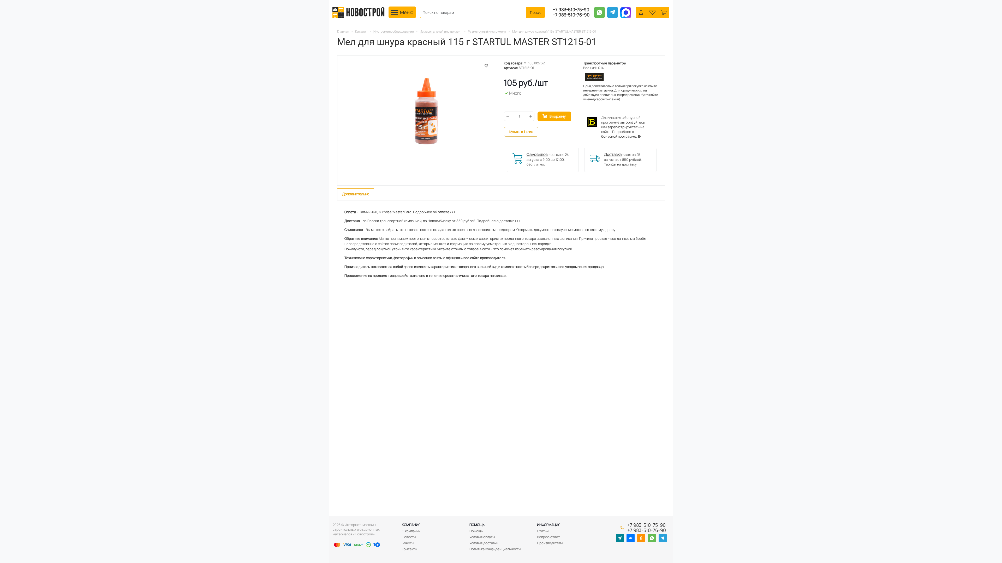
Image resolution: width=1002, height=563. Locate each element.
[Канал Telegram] (620, 538)
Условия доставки (483, 543)
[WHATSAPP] (652, 538)
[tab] (355, 194)
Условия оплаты (482, 537)
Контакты (409, 549)
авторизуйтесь (632, 122)
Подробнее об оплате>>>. (434, 212)
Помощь (477, 524)
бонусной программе (618, 136)
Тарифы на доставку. (620, 164)
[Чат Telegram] (663, 538)
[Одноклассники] (641, 538)
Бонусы (408, 543)
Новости (409, 537)
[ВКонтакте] (631, 538)
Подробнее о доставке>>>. (499, 220)
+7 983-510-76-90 (571, 14)
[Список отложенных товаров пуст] (652, 11)
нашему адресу (602, 229)
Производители (550, 543)
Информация (548, 524)
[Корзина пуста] (664, 11)
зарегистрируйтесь (623, 127)
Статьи (542, 531)
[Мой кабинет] (641, 11)
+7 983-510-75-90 (571, 9)
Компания (411, 524)
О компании (411, 531)
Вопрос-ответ (548, 537)
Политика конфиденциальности (495, 549)
